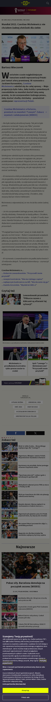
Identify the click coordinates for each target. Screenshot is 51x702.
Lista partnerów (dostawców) (14, 684)
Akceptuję (25, 690)
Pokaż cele (25, 697)
